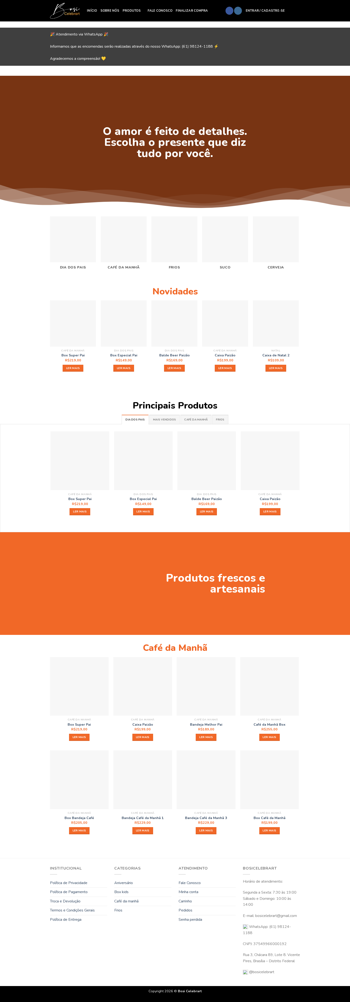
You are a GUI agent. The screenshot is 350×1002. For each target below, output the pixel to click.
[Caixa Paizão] (225, 323)
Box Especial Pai (123, 355)
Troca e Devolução (65, 901)
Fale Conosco (160, 11)
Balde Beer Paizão (174, 355)
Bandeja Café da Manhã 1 (143, 818)
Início (92, 11)
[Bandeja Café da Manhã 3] (206, 779)
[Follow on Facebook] (229, 11)
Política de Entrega (65, 919)
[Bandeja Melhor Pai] (206, 686)
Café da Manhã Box (269, 724)
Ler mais (73, 368)
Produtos (132, 11)
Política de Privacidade (68, 883)
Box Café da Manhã (269, 818)
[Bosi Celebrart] (65, 11)
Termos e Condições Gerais (72, 910)
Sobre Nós (109, 11)
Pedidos (185, 910)
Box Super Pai (73, 355)
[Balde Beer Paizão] (174, 323)
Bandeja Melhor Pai (206, 724)
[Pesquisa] (290, 10)
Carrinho (185, 901)
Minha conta (188, 892)
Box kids (121, 892)
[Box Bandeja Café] (79, 779)
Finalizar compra (192, 11)
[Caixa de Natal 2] (276, 323)
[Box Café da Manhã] (269, 779)
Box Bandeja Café (79, 818)
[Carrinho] (297, 10)
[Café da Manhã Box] (269, 686)
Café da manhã (126, 901)
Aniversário (123, 883)
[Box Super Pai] (73, 323)
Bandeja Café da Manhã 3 (206, 818)
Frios (118, 910)
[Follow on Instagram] (238, 11)
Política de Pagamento (69, 892)
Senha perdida (190, 919)
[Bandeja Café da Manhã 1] (142, 779)
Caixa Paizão (225, 355)
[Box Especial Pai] (124, 323)
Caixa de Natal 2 (276, 355)
